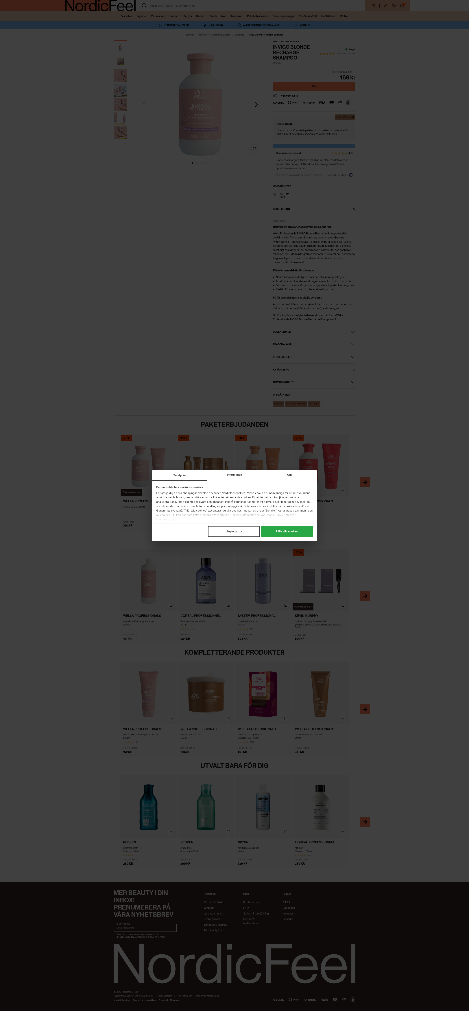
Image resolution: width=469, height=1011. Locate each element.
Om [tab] (289, 474)
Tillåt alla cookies (287, 531)
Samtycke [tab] (179, 475)
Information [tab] (234, 474)
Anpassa (232, 531)
